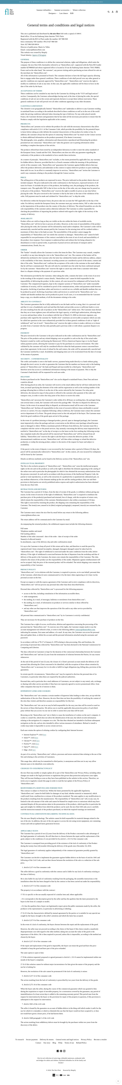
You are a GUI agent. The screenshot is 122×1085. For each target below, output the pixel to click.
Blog (54, 1043)
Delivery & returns (47, 1039)
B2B (71, 13)
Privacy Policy (86, 1039)
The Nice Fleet (56, 1070)
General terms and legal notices (67, 1039)
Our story (46, 1043)
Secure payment (32, 1039)
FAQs (60, 1043)
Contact (38, 1043)
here (44, 735)
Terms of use (69, 1043)
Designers (53, 13)
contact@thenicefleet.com (85, 630)
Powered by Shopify (69, 1070)
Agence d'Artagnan (39, 55)
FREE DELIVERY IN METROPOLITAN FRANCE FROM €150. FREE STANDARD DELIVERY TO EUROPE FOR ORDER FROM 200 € (61, 2)
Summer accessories (62, 10)
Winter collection (79, 10)
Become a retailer (100, 1039)
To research (19, 1039)
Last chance (63, 13)
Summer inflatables (45, 10)
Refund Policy (81, 1043)
